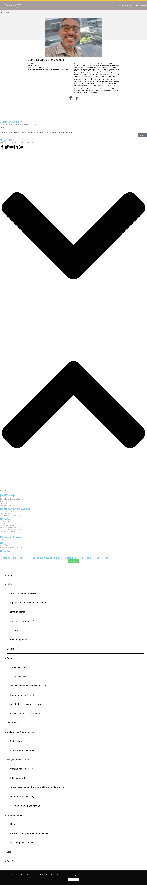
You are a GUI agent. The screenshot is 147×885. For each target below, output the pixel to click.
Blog (9, 852)
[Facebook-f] (70, 98)
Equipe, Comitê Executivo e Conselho (11, 499)
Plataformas (12, 722)
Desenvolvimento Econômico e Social (28, 685)
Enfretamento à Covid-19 (7, 531)
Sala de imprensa (5, 505)
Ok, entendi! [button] (73, 879)
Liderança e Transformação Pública (10, 515)
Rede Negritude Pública (21, 842)
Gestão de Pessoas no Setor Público (11, 529)
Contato (14, 630)
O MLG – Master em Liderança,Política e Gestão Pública (37, 787)
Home (9, 575)
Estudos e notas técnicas (22, 750)
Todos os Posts (4, 545)
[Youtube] (11, 147)
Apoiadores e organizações (23, 621)
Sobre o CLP (13, 584)
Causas (2, 523)
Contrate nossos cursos (7, 511)
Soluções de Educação (18, 759)
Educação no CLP (5, 513)
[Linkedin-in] (76, 98)
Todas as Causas (18, 667)
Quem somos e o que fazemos (9, 497)
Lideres (13, 824)
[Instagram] (21, 147)
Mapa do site (4, 490)
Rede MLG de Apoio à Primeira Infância (29, 833)
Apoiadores (3, 503)
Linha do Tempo (17, 612)
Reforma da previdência (7, 525)
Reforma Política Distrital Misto (9, 527)
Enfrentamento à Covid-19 (22, 695)
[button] (137, 5)
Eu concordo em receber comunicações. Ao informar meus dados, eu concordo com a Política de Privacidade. (37, 132)
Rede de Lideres (14, 815)
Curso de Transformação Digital (25, 806)
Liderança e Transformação (23, 796)
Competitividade (5, 521)
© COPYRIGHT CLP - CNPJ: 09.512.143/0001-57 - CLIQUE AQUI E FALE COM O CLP (54, 558)
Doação (5, 551)
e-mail (2, 127)
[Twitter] (7, 147)
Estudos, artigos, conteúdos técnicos (11, 547)
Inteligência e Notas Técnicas (21, 732)
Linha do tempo (4, 501)
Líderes (2, 539)
